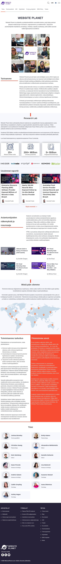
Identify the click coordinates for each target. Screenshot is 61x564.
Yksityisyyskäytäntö (31, 9)
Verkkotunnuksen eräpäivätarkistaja (30, 520)
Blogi (43, 514)
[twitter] (5, 555)
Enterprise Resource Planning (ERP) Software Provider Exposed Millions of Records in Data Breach (9, 191)
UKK (16, 9)
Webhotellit (4, 514)
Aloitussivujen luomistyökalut (9, 517)
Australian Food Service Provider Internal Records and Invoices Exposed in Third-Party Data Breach (51, 191)
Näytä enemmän (30, 206)
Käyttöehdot (22, 9)
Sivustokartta (45, 525)
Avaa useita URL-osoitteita (28, 525)
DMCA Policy (40, 9)
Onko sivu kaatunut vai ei (28, 523)
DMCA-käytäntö (45, 537)
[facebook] (2, 555)
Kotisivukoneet (5, 511)
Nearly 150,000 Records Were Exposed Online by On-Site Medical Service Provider (29, 189)
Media (43, 540)
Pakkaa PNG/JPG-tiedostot (28, 511)
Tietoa (3, 9)
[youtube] (9, 555)
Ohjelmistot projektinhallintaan (9, 520)
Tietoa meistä (45, 511)
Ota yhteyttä (45, 517)
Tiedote (46, 9)
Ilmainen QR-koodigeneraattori (29, 514)
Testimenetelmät (10, 9)
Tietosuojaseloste (46, 531)
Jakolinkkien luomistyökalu (28, 517)
